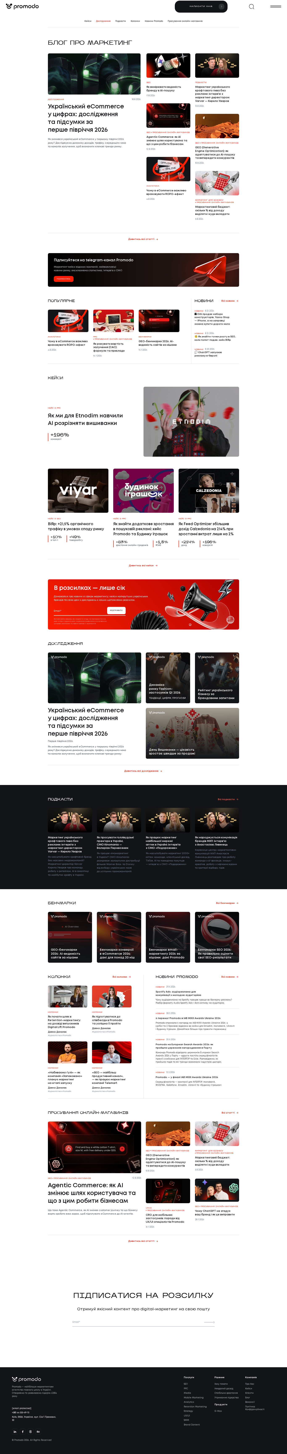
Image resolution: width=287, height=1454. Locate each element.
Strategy (188, 1411)
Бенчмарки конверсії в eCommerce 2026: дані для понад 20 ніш (117, 954)
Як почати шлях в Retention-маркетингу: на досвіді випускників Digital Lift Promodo (64, 1022)
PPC (186, 1389)
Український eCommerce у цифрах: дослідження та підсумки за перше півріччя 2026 (86, 118)
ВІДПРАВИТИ (116, 610)
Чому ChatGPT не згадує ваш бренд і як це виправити (215, 1213)
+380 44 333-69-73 (20, 1413)
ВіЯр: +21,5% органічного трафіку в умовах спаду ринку (76, 527)
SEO (186, 1384)
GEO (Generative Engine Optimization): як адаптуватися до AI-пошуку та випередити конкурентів (215, 152)
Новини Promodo (154, 21)
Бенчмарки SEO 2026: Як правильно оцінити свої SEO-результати (215, 954)
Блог (247, 1398)
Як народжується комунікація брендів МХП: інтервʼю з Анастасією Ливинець (216, 841)
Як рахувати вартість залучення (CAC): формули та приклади (109, 347)
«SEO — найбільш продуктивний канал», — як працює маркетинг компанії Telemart (109, 1077)
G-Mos (218, 1411)
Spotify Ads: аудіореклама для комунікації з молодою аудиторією (178, 993)
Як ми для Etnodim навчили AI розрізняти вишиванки (85, 419)
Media (187, 1393)
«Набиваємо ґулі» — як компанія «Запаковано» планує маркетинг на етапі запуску (65, 1077)
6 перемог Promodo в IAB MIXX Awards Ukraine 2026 (188, 1018)
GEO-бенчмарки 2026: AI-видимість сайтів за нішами (158, 343)
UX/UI (187, 1416)
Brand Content (192, 1425)
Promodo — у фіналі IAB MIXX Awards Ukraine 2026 (187, 1077)
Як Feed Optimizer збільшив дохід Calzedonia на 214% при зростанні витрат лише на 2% (206, 529)
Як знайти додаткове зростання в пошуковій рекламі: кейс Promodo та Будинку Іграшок (143, 529)
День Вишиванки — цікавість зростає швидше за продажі (172, 752)
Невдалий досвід (224, 1389)
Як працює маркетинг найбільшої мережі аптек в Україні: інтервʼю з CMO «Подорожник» (163, 842)
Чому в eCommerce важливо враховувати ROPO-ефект (166, 192)
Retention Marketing (195, 1407)
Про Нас (249, 1384)
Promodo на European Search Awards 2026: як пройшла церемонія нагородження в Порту (184, 1046)
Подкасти (120, 21)
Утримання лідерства (227, 1398)
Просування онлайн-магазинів (185, 21)
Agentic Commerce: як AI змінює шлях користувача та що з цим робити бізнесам (166, 140)
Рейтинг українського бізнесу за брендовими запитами (216, 694)
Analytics (189, 1402)
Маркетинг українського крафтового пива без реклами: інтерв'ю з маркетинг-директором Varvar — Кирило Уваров (212, 94)
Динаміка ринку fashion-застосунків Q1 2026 (164, 689)
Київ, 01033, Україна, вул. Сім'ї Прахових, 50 (34, 1418)
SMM (186, 1420)
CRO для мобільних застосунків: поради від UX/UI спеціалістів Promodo (165, 1218)
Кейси (87, 21)
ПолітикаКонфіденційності (255, 1408)
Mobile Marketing (194, 1398)
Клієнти (249, 1393)
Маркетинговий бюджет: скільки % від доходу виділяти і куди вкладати (212, 210)
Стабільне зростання (226, 1393)
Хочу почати (221, 1384)
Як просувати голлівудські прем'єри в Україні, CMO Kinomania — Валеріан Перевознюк (115, 842)
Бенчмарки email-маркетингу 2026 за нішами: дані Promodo (166, 954)
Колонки (135, 21)
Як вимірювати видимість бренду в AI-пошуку (163, 89)
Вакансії (250, 1402)
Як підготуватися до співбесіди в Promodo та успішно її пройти (107, 1020)
